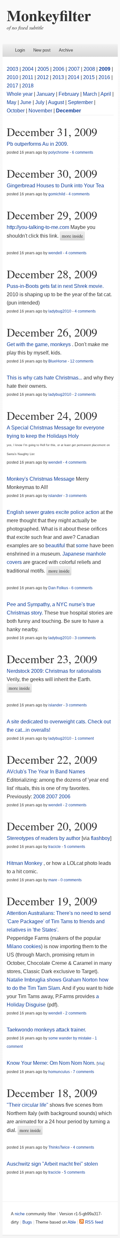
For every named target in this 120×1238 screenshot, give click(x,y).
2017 (12, 85)
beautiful (55, 545)
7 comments (83, 1072)
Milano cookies (24, 946)
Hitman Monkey (24, 863)
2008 (89, 69)
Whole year (20, 94)
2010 (12, 77)
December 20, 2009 (52, 826)
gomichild (56, 194)
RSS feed (93, 1222)
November (40, 110)
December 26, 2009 (52, 332)
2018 (28, 85)
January (45, 94)
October (16, 110)
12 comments (81, 361)
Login (20, 50)
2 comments (85, 394)
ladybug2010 (59, 311)
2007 (74, 69)
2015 (89, 77)
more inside (72, 236)
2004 (28, 69)
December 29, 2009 (52, 215)
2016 (104, 77)
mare (52, 880)
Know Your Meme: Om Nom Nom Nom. (51, 1063)
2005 (43, 69)
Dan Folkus (58, 588)
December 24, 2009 (52, 415)
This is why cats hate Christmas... (44, 377)
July (39, 102)
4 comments (79, 194)
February (69, 94)
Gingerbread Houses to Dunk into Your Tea (55, 185)
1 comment (84, 738)
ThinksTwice (59, 1147)
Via (100, 1063)
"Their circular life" (27, 1105)
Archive (66, 50)
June (25, 102)
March (90, 94)
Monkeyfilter (49, 15)
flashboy (100, 838)
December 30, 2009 (52, 173)
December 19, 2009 (52, 900)
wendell (55, 253)
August (56, 102)
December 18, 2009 (52, 1092)
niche (20, 1213)
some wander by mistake (70, 1038)
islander (55, 495)
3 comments (76, 495)
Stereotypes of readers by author (43, 838)
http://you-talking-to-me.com (38, 227)
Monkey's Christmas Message (41, 479)
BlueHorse (57, 361)
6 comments (82, 152)
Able (72, 1222)
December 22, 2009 (52, 759)
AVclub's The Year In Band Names (46, 771)
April (105, 94)
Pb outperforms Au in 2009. (37, 144)
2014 (73, 77)
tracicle (54, 846)
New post (42, 50)
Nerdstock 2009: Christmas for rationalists (54, 671)
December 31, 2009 (52, 131)
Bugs (27, 1222)
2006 (58, 69)
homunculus (59, 1072)
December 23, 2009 (52, 658)
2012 (43, 77)
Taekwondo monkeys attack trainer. (46, 1029)
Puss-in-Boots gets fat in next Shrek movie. (55, 286)
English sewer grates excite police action (53, 512)
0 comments (71, 880)
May (11, 102)
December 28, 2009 (52, 273)
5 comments (74, 846)
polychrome (58, 152)
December (68, 110)
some (82, 545)
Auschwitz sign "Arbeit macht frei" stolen (52, 1164)
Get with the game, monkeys (39, 344)
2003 (12, 69)
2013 (58, 77)
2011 (27, 77)
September (80, 102)
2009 (104, 69)
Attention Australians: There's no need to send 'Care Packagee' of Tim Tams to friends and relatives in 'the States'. (59, 921)
